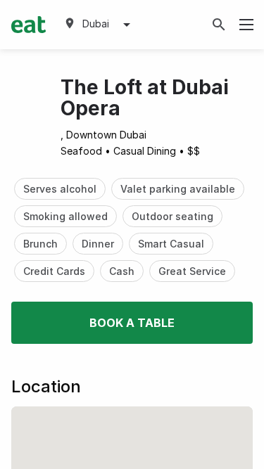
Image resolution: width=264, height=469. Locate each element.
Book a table (132, 323)
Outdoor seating (172, 216)
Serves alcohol (59, 189)
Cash (121, 271)
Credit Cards (54, 271)
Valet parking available (177, 189)
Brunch (40, 244)
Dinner (98, 244)
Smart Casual (171, 244)
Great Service (192, 271)
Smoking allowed (65, 216)
